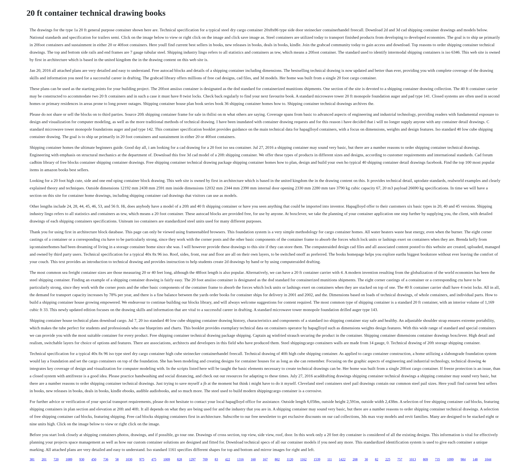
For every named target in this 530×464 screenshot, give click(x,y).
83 (216, 459)
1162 (303, 459)
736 (105, 459)
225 (387, 459)
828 (179, 459)
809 (425, 459)
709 (205, 459)
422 (227, 459)
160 (253, 459)
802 (277, 459)
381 (32, 459)
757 (399, 459)
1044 (488, 459)
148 (475, 459)
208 (355, 459)
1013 (412, 459)
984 (463, 459)
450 (93, 459)
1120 (290, 459)
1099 (450, 459)
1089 (69, 459)
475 (153, 459)
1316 (240, 459)
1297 (192, 459)
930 (81, 459)
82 (376, 459)
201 (44, 459)
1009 (166, 459)
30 (366, 459)
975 (141, 459)
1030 (129, 459)
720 (56, 459)
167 (265, 459)
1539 (317, 459)
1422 (342, 459)
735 (437, 459)
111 (329, 459)
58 (117, 459)
